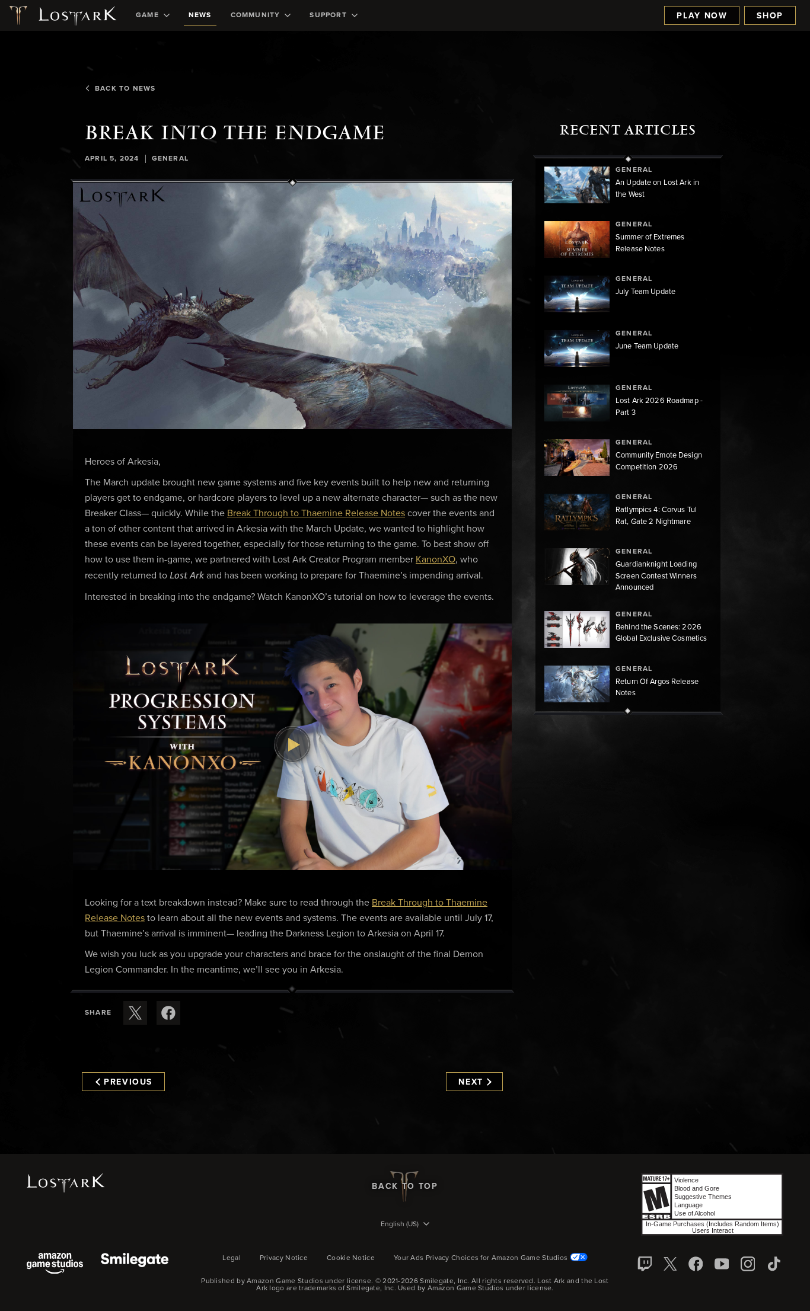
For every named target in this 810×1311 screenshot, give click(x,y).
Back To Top (405, 1186)
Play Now (702, 16)
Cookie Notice (351, 1258)
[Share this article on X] (135, 1013)
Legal (231, 1258)
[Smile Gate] (134, 1264)
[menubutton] (405, 1225)
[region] (627, 435)
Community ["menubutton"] (255, 15)
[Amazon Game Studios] (55, 1264)
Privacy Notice (284, 1258)
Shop (770, 16)
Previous (128, 1082)
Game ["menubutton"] (147, 15)
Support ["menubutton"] (328, 15)
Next (470, 1082)
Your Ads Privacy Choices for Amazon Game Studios (482, 1258)
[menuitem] (152, 15)
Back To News (125, 88)
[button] (292, 306)
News (200, 15)
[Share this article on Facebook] (168, 1013)
